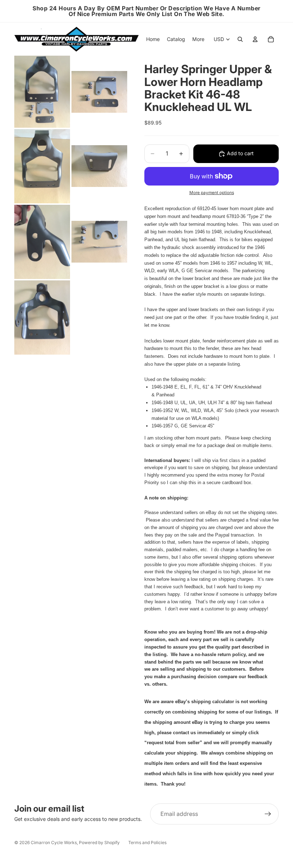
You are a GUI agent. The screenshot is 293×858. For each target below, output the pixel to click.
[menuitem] (198, 39)
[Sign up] (267, 814)
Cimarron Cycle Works (54, 842)
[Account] (255, 39)
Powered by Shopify (99, 842)
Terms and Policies (147, 842)
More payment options (211, 192)
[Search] (240, 39)
